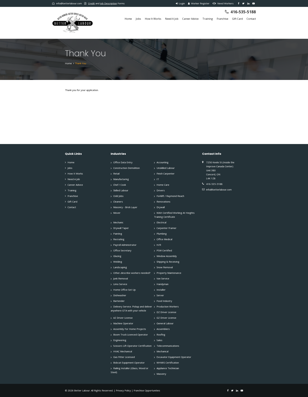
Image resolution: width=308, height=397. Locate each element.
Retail (116, 173)
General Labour (165, 323)
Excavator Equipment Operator (174, 357)
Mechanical (162, 351)
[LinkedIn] (248, 3)
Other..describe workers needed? (131, 272)
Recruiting (118, 239)
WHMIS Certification (168, 362)
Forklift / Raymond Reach (170, 196)
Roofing (161, 334)
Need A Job (171, 19)
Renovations (163, 201)
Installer (161, 289)
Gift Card (237, 19)
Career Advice (190, 19)
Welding (117, 261)
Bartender (119, 300)
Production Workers (168, 306)
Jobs (138, 19)
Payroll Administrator (125, 244)
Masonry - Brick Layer (125, 207)
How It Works (153, 19)
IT (158, 179)
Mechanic (118, 222)
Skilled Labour (120, 190)
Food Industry (164, 300)
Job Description (108, 3)
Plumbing (162, 233)
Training (207, 19)
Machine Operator (123, 323)
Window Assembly (167, 256)
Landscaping (120, 267)
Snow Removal (165, 267)
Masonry (161, 373)
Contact (251, 19)
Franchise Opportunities (147, 390)
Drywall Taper (121, 228)
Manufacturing (121, 179)
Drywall (161, 207)
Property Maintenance (169, 272)
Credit (91, 3)
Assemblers (163, 329)
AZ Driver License (123, 317)
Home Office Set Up (124, 289)
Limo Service (120, 284)
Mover (116, 212)
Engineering (119, 340)
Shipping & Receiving (168, 261)
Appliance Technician (168, 368)
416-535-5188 (243, 11)
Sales (159, 340)
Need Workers (225, 3)
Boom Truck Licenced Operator (130, 334)
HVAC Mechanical (122, 351)
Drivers (161, 190)
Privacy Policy (123, 390)
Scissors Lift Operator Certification (132, 345)
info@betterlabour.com (69, 3)
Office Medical (164, 239)
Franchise (222, 19)
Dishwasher (119, 295)
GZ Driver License (166, 317)
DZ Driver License (166, 312)
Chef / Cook (119, 184)
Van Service (163, 278)
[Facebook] (238, 3)
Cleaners (118, 201)
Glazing (117, 256)
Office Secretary (122, 250)
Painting (117, 233)
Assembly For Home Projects (129, 329)
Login (181, 3)
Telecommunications (168, 345)
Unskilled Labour (166, 168)
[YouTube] (253, 3)
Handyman (162, 284)
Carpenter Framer (166, 228)
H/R (159, 244)
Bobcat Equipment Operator (129, 362)
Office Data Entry (123, 162)
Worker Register (200, 3)
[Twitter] (243, 3)
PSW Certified (164, 250)
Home (128, 19)
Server (160, 295)
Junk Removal (120, 278)
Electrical (161, 222)
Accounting (162, 162)
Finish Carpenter (166, 173)
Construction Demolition (126, 168)
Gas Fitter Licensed (124, 357)
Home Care (163, 184)
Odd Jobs (118, 196)
